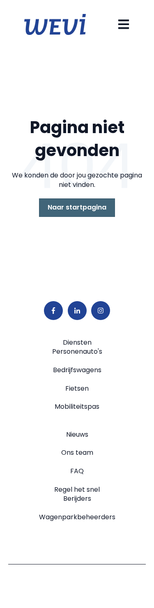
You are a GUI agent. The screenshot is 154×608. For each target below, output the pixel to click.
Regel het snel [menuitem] (77, 489)
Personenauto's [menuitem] (77, 351)
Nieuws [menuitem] (77, 434)
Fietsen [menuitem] (77, 388)
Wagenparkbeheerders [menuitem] (77, 517)
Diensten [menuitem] (77, 342)
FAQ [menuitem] (77, 471)
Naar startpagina (77, 207)
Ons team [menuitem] (77, 452)
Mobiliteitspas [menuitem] (77, 406)
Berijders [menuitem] (77, 498)
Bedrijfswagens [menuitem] (77, 370)
